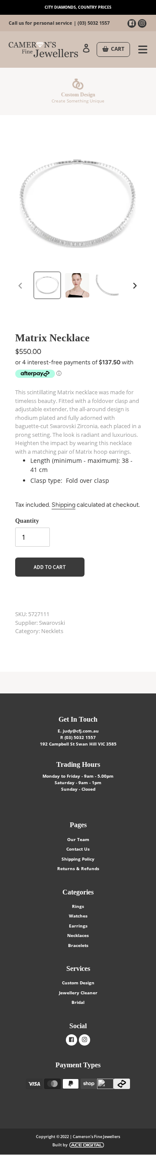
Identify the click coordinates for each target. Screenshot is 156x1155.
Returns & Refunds (78, 868)
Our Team (78, 839)
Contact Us (78, 849)
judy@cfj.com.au (81, 731)
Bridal (78, 1002)
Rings (78, 906)
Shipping (63, 504)
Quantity (27, 521)
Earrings (78, 926)
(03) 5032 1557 (94, 23)
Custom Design (78, 983)
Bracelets (78, 945)
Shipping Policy (78, 859)
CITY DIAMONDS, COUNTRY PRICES (78, 7)
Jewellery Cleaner (78, 993)
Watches (78, 916)
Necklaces (78, 935)
